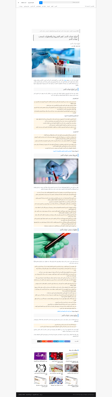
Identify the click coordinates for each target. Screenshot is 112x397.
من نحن (41, 394)
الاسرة (56, 6)
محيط (65, 80)
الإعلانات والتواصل (21, 394)
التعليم (52, 6)
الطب (71, 31)
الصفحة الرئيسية (31, 2)
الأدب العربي (32, 6)
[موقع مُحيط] (88, 3)
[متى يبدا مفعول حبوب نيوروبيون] (56, 380)
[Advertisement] (56, 18)
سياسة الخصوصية (36, 394)
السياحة (48, 6)
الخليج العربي (38, 6)
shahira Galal (77, 46)
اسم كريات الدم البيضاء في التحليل (64, 311)
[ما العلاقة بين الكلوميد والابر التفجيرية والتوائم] (71, 380)
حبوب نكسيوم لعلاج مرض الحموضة (40, 361)
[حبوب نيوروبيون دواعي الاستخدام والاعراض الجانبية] (71, 356)
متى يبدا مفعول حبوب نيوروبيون (57, 385)
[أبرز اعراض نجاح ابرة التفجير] (71, 368)
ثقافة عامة (44, 6)
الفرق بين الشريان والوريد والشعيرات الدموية (62, 151)
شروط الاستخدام (29, 394)
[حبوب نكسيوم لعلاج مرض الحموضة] (40, 356)
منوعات (21, 6)
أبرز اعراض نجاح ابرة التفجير (72, 373)
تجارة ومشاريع (26, 6)
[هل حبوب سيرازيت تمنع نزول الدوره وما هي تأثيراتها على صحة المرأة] (40, 380)
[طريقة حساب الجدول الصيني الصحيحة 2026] (56, 356)
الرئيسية (75, 31)
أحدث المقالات (23, 2)
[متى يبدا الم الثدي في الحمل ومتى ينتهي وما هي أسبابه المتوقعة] (40, 368)
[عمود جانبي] (18, 2)
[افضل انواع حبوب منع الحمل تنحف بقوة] (56, 368)
